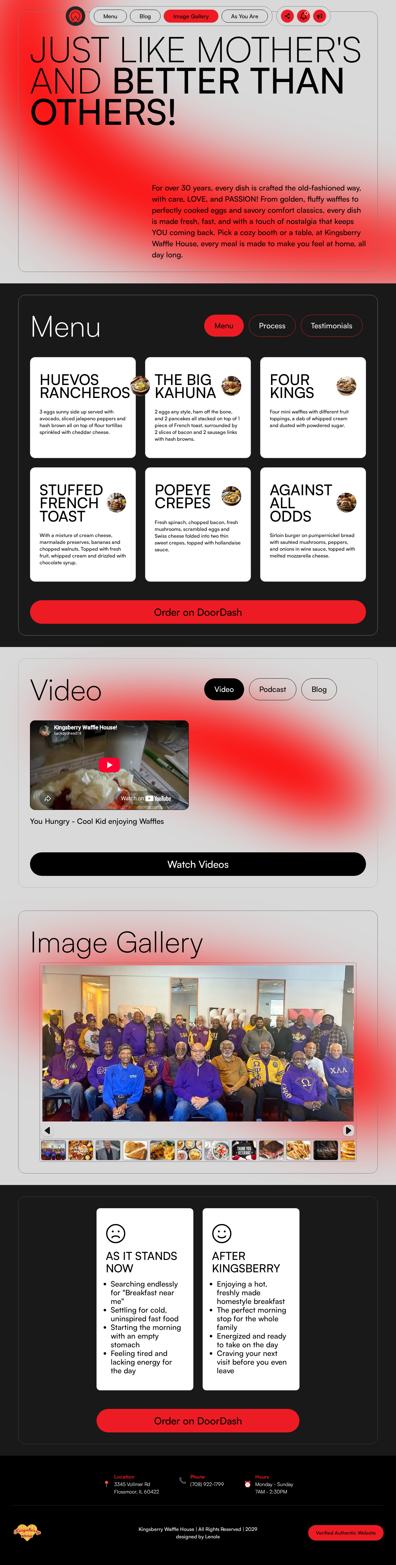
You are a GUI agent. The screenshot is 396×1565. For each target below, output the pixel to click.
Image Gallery (191, 16)
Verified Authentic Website (346, 1533)
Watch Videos (198, 864)
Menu (110, 16)
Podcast (272, 689)
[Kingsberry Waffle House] (27, 1533)
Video (224, 689)
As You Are (244, 16)
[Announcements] (303, 16)
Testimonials (331, 325)
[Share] (287, 16)
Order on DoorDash (198, 612)
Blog (145, 16)
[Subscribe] (319, 16)
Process (272, 325)
